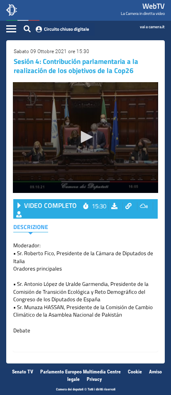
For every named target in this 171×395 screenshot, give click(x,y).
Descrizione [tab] (30, 226)
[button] (85, 137)
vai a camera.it (152, 26)
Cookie (135, 372)
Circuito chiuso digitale (66, 29)
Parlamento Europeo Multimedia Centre (80, 372)
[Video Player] (85, 137)
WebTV (153, 6)
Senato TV (22, 372)
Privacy (94, 379)
